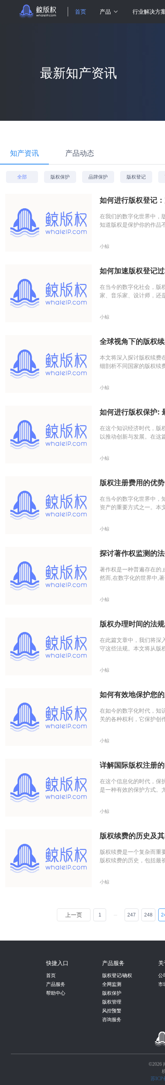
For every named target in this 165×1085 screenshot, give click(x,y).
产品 (105, 11)
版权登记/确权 (117, 975)
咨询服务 (111, 1019)
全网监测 (111, 984)
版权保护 (111, 993)
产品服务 (55, 984)
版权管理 (111, 1002)
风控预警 (111, 1011)
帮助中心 (55, 993)
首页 (80, 11)
